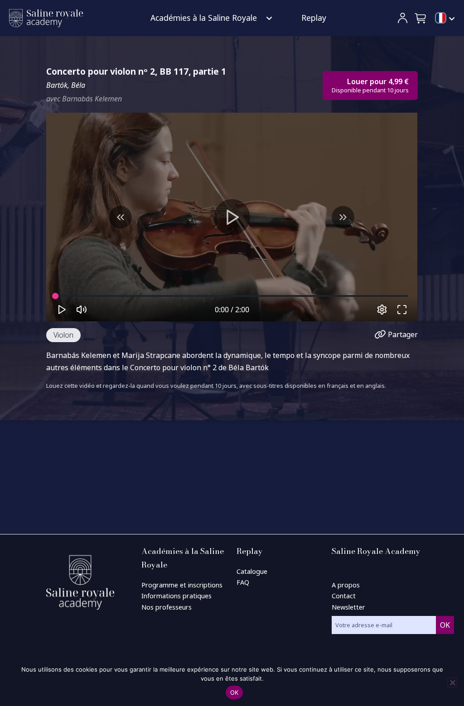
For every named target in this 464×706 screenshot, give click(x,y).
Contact (344, 596)
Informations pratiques (176, 596)
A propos (346, 585)
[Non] (452, 682)
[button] (421, 18)
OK (234, 692)
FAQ (243, 582)
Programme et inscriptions (181, 585)
